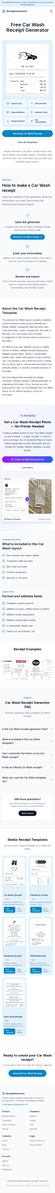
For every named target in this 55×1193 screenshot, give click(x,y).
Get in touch (27, 813)
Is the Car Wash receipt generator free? (25, 729)
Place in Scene (8, 1124)
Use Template (9, 910)
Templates (6, 1120)
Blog (4, 1145)
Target (33, 1120)
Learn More (27, 467)
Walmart (33, 1116)
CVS (32, 1124)
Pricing (5, 1129)
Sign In (5, 1161)
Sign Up (5, 1165)
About (4, 1141)
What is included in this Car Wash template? (21, 741)
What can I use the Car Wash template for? (24, 779)
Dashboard (7, 1169)
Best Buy (33, 1129)
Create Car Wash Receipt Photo (29, 459)
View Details (19, 910)
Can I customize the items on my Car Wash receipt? (23, 755)
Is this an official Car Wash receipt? (22, 767)
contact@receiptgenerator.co (15, 1104)
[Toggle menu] (51, 11)
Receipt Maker (8, 1116)
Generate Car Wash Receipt (27, 133)
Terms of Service (27, 4)
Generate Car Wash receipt (26, 237)
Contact (5, 1149)
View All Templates (27, 142)
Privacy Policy (36, 1145)
